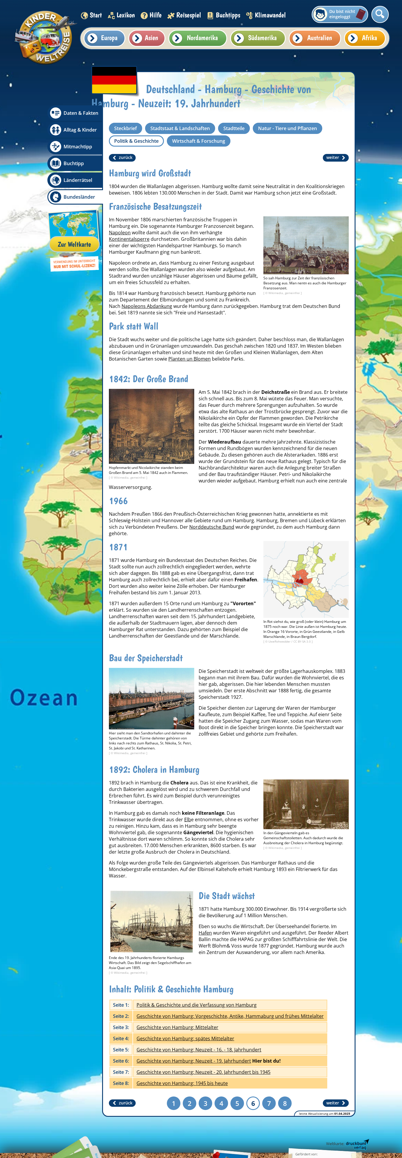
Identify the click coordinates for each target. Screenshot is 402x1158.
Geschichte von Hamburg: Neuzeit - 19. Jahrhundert (194, 1061)
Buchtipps (228, 15)
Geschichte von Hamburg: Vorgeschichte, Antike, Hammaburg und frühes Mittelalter (230, 1016)
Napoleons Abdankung (147, 306)
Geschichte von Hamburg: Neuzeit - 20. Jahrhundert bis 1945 (203, 1072)
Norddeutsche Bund (211, 527)
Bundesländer (79, 197)
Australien (319, 37)
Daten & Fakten (81, 113)
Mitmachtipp (78, 146)
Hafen (205, 933)
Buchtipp (74, 163)
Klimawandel (270, 15)
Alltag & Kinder (80, 130)
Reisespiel (188, 15)
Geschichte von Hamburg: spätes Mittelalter (185, 1038)
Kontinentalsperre (129, 239)
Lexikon (126, 15)
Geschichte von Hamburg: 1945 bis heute (182, 1083)
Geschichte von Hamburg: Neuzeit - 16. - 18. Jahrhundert (199, 1049)
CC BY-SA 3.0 (302, 641)
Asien (151, 37)
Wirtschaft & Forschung (198, 141)
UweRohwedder (279, 641)
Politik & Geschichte (136, 141)
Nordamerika (202, 37)
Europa (109, 37)
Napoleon (120, 232)
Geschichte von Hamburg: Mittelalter (177, 1027)
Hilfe (155, 15)
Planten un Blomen (189, 359)
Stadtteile (234, 128)
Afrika (369, 37)
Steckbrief (125, 128)
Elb (187, 819)
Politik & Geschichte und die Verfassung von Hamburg (197, 1005)
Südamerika (262, 37)
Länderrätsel (78, 180)
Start (96, 15)
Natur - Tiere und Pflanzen (287, 128)
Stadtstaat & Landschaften (180, 128)
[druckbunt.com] (347, 1144)
